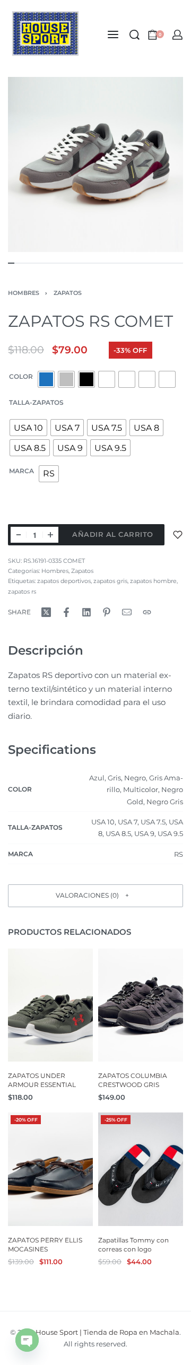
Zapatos (68, 293)
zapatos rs (22, 591)
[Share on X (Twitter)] (46, 612)
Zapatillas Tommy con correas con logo (133, 1244)
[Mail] (127, 612)
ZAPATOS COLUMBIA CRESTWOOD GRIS (132, 1080)
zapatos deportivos (64, 581)
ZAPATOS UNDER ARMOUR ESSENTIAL (42, 1080)
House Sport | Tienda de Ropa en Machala (107, 1332)
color (21, 376)
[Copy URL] (147, 612)
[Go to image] (11, 263)
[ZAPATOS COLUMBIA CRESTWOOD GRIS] (140, 1005)
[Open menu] (113, 34)
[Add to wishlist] (177, 534)
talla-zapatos (36, 402)
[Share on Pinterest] (106, 612)
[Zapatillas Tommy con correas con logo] (140, 1169)
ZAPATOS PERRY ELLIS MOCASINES (45, 1244)
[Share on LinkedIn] (86, 612)
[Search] (134, 34)
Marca (21, 471)
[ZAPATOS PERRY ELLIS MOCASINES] (50, 1169)
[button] (95, 895)
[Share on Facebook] (66, 612)
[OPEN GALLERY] (95, 164)
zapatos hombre (153, 581)
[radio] (46, 379)
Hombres (23, 293)
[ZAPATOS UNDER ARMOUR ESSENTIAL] (50, 1005)
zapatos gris (110, 581)
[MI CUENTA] (177, 34)
